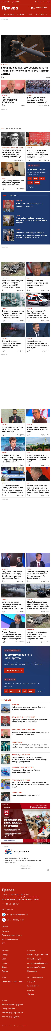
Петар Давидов (34, 959)
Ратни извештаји (35, 977)
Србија (20, 14)
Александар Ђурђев (36, 967)
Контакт (47, 2)
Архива (5, 971)
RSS (3, 943)
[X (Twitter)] (10, 904)
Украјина (31, 982)
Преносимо (32, 971)
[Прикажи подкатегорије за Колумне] (46, 14)
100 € (37, 183)
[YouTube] (6, 904)
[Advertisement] (25, 27)
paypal (32, 187)
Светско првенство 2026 (12, 982)
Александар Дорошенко (38, 963)
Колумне (40, 14)
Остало (30, 994)
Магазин (5, 963)
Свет (30, 14)
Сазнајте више (13, 670)
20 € (42, 178)
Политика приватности (11, 935)
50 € (30, 183)
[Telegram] (14, 904)
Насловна (9, 14)
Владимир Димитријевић (37, 955)
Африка (30, 990)
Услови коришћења (10, 939)
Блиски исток (33, 986)
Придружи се (41, 8)
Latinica (38, 2)
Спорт (5, 977)
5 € (30, 178)
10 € (35, 178)
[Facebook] (3, 904)
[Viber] (17, 904)
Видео (4, 967)
